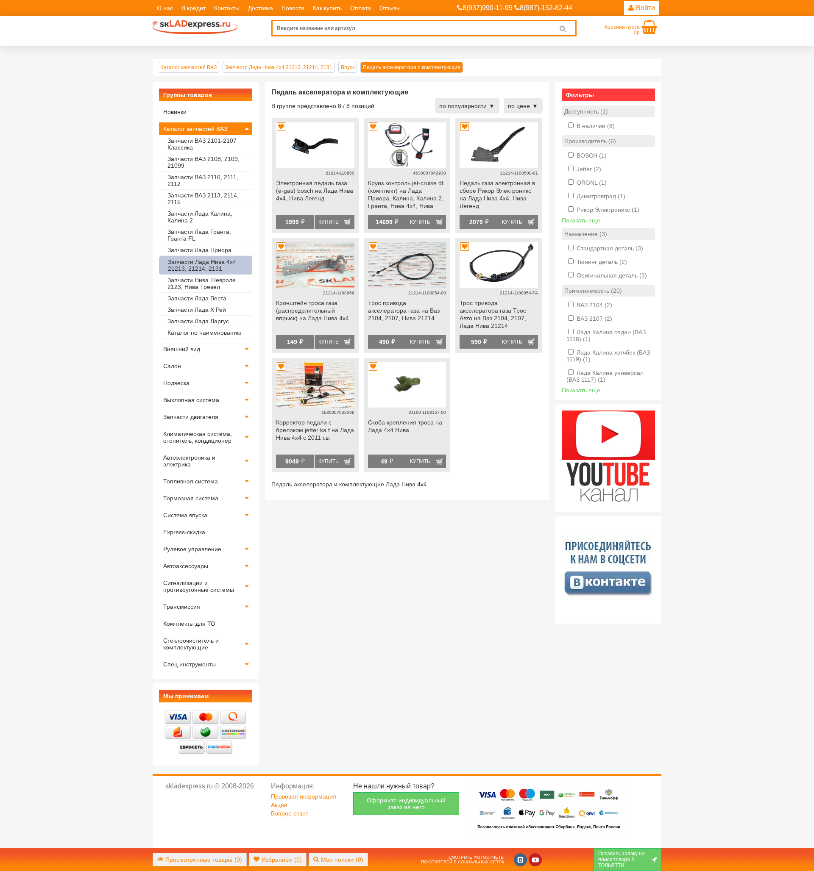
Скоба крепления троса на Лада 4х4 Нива (405, 426)
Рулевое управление (192, 549)
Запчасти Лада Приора (199, 250)
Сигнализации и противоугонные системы (198, 586)
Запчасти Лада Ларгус (198, 321)
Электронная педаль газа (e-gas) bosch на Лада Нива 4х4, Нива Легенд (314, 191)
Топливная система (190, 481)
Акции (279, 805)
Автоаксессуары (185, 566)
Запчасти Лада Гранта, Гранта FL (199, 235)
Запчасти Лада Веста (196, 298)
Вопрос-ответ (289, 813)
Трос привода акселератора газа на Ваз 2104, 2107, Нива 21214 (404, 311)
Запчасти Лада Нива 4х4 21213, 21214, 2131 (202, 265)
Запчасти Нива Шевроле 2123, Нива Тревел (201, 283)
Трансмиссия (181, 606)
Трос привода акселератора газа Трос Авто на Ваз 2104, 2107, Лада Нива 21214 (493, 314)
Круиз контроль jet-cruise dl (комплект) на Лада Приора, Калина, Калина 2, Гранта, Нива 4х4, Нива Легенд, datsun (405, 195)
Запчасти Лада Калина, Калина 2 (199, 217)
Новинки (175, 111)
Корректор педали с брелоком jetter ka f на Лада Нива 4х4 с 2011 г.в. (315, 430)
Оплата (360, 8)
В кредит (193, 8)
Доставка (260, 8)
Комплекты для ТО (189, 623)
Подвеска (176, 383)
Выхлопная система (191, 400)
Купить (328, 222)
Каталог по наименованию (204, 332)
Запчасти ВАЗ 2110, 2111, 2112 (202, 180)
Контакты (227, 8)
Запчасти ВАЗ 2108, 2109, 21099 (203, 162)
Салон (172, 366)
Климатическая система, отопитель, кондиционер (197, 437)
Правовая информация (303, 796)
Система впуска (185, 515)
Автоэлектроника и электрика (189, 461)
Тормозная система (190, 498)
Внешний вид (181, 349)
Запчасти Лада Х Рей (196, 309)
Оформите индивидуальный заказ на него (406, 803)
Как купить (327, 8)
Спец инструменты (189, 664)
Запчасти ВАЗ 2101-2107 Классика (202, 144)
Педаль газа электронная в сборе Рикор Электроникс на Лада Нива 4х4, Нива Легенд (497, 194)
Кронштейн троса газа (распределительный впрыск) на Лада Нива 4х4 (312, 311)
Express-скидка (184, 532)
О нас (165, 8)
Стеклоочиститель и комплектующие (191, 644)
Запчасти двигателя (190, 416)
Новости (293, 8)
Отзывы (390, 8)
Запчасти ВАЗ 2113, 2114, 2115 (203, 198)
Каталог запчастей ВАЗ (195, 128)
